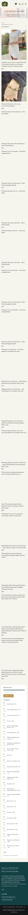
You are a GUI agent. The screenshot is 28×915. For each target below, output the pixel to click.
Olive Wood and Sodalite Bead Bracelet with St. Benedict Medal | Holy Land (12, 506)
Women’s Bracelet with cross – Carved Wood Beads (11, 105)
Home (7, 14)
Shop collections (15, 14)
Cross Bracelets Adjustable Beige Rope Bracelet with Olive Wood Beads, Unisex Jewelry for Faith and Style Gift (13, 673)
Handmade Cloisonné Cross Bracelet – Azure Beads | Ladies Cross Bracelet (13, 546)
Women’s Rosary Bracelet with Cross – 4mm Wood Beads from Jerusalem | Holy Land (13, 464)
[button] (23, 33)
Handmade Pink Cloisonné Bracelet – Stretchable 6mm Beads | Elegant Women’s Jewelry (13, 587)
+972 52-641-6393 (6, 900)
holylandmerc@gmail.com (8, 897)
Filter (7, 695)
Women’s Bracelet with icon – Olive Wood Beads (13, 224)
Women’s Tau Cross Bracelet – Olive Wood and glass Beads (13, 184)
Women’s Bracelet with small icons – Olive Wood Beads (13, 144)
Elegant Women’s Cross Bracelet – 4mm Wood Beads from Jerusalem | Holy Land (12, 423)
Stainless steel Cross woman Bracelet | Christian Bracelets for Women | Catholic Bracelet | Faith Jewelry (13, 64)
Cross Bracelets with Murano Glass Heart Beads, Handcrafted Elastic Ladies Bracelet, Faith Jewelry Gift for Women (14, 630)
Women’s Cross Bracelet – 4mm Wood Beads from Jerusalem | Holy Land (14, 382)
